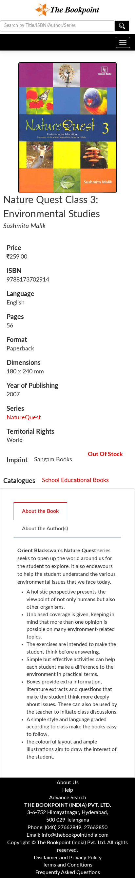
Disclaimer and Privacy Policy (68, 857)
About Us (68, 782)
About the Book (40, 511)
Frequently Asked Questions (67, 872)
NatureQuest (24, 418)
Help (67, 790)
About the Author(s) (45, 528)
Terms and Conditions (67, 865)
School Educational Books (75, 480)
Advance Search (67, 797)
